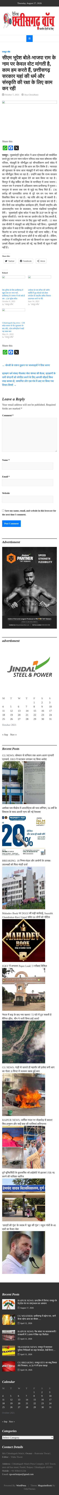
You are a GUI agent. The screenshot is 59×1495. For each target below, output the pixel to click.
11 (3, 710)
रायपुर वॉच (6, 52)
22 (35, 714)
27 (19, 719)
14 (27, 710)
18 (3, 714)
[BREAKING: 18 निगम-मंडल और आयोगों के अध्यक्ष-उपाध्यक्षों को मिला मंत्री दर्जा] (29, 888)
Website (6, 493)
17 (50, 710)
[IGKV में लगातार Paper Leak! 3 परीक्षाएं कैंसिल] (29, 989)
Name (6, 460)
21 (27, 714)
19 (11, 714)
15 (35, 710)
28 (27, 719)
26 (11, 719)
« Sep (5, 734)
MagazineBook (45, 1485)
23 (42, 714)
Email (6, 477)
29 (35, 719)
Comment (7, 415)
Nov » (13, 734)
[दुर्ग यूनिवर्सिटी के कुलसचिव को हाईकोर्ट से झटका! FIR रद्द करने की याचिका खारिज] (29, 1199)
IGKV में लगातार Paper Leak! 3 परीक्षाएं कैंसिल (24, 966)
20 (19, 714)
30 (42, 719)
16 (42, 710)
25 (3, 719)
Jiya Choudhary (31, 94)
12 (11, 710)
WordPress (21, 1485)
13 (19, 710)
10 (50, 706)
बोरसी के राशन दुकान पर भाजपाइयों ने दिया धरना (26, 365)
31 (50, 719)
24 (50, 714)
